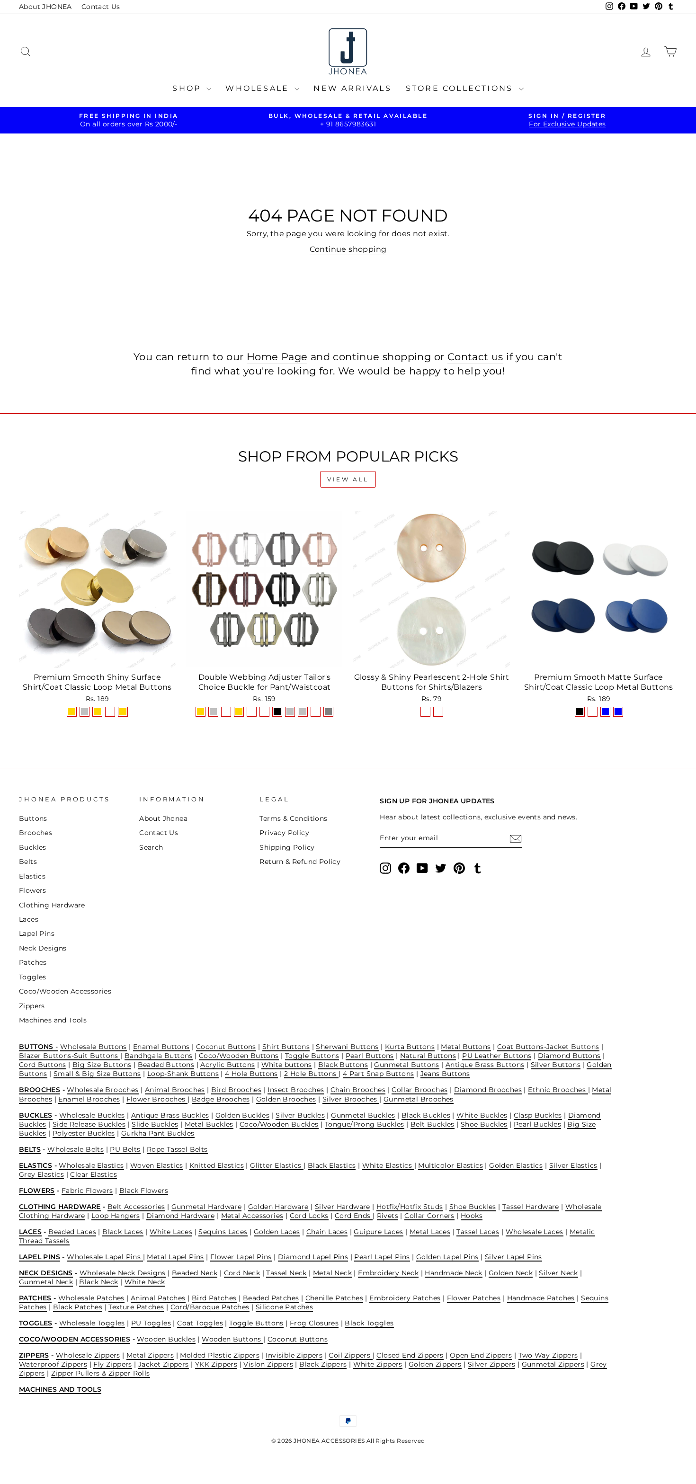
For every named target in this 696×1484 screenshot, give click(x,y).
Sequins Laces (222, 1231)
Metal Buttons (466, 1046)
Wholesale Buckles (92, 1115)
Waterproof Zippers (53, 1364)
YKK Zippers (216, 1364)
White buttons (286, 1064)
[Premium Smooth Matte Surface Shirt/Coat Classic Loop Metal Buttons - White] (592, 711)
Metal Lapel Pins (175, 1257)
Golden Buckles (242, 1115)
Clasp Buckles (538, 1115)
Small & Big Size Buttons (97, 1073)
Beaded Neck (194, 1273)
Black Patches (77, 1307)
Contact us (475, 357)
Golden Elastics (516, 1165)
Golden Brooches (286, 1099)
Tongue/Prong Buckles (364, 1124)
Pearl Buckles (537, 1124)
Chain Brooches (358, 1089)
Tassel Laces (477, 1231)
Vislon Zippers (268, 1364)
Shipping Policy (286, 847)
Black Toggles (369, 1323)
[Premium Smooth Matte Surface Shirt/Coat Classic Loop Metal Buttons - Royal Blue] (618, 711)
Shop (188, 88)
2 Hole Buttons (311, 1073)
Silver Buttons (556, 1064)
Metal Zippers (150, 1355)
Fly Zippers (112, 1364)
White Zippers (377, 1364)
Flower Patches (474, 1298)
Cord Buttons (42, 1064)
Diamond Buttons (569, 1055)
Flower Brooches (156, 1099)
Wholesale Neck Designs (123, 1273)
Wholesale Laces (534, 1231)
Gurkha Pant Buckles (158, 1133)
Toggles (32, 977)
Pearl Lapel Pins (382, 1257)
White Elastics (388, 1165)
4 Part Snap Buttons (378, 1073)
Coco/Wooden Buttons (239, 1055)
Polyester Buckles (84, 1133)
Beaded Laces (72, 1231)
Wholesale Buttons (93, 1046)
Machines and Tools (53, 1020)
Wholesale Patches (91, 1298)
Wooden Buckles (166, 1339)
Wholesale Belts (75, 1149)
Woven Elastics (156, 1165)
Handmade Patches (541, 1298)
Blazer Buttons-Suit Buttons (69, 1055)
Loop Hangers (115, 1215)
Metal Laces (430, 1231)
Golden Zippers (435, 1364)
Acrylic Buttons (227, 1064)
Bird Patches (214, 1298)
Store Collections (461, 88)
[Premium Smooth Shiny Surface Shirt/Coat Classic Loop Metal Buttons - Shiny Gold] (71, 711)
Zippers (32, 1006)
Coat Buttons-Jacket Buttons (548, 1046)
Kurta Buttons (410, 1046)
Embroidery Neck (388, 1273)
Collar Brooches (419, 1089)
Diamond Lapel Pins (313, 1257)
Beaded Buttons (166, 1064)
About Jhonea (163, 818)
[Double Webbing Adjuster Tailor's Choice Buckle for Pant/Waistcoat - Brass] (315, 711)
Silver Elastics (573, 1165)
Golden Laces (277, 1231)
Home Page (277, 357)
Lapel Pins (36, 933)
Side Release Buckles (89, 1124)
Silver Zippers (492, 1364)
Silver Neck (558, 1273)
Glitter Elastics (276, 1165)
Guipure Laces (378, 1231)
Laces (28, 919)
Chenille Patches (334, 1298)
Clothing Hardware (52, 905)
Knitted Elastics (216, 1165)
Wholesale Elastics (91, 1165)
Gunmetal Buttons (406, 1064)
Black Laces (122, 1231)
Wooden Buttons (232, 1339)
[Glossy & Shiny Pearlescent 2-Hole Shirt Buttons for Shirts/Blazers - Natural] (425, 711)
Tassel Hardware (530, 1206)
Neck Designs (43, 948)
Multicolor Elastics (450, 1165)
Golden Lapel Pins (447, 1257)
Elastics (32, 876)
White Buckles (481, 1115)
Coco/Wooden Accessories (65, 991)
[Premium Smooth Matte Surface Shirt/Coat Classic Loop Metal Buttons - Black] (579, 711)
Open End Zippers (481, 1355)
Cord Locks (309, 1215)
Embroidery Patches (404, 1298)
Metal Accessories (252, 1215)
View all (348, 479)
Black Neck (98, 1282)
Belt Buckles (432, 1124)
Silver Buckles (300, 1115)
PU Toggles (151, 1323)
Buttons (33, 818)
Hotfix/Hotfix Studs (409, 1206)
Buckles (32, 847)
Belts (28, 861)
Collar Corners (429, 1215)
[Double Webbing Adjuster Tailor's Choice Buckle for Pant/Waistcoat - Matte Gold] (238, 711)
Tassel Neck (286, 1273)
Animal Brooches (175, 1089)
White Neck (145, 1282)
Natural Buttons (428, 1055)
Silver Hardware (342, 1206)
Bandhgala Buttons (159, 1055)
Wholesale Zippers (88, 1355)
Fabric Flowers (87, 1190)
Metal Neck (332, 1273)
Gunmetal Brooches (419, 1099)
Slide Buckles (155, 1124)
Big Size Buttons (101, 1064)
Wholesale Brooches (102, 1089)
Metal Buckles (209, 1124)
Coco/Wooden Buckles (279, 1124)
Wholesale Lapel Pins (105, 1257)
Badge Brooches (221, 1099)
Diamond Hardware (180, 1215)
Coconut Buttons (226, 1046)
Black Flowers (143, 1190)
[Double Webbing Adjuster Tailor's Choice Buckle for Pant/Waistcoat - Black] (277, 711)
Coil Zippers (350, 1355)
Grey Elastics (41, 1174)
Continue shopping (348, 249)
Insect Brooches (296, 1089)
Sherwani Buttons (347, 1046)
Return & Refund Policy (299, 861)
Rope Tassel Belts (177, 1149)
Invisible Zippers (294, 1355)
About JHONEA (45, 6)
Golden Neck (511, 1273)
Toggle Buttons (312, 1055)
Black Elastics (332, 1165)
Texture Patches (136, 1307)
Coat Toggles (200, 1323)
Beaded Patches (271, 1298)
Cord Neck (242, 1273)
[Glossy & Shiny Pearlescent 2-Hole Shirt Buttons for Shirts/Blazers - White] (438, 711)
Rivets (387, 1215)
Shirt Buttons (286, 1046)
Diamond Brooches (488, 1089)
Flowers (32, 890)
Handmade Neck (453, 1273)
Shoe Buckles (484, 1124)
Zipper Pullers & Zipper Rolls (100, 1373)
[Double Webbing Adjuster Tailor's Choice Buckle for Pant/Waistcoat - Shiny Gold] (200, 711)
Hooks (471, 1215)
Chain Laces (327, 1231)
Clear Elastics (93, 1174)
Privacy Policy (284, 832)
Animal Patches (158, 1298)
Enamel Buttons (161, 1046)
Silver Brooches (350, 1099)
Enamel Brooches (89, 1099)
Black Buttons (343, 1064)
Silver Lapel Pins (513, 1257)
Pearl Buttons (370, 1055)
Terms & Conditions (293, 818)
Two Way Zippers (548, 1355)
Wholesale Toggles (92, 1323)
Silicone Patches (284, 1307)
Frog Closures (314, 1323)
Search (151, 847)
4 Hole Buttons (251, 1073)
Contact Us (100, 6)
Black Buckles (426, 1115)
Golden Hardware (278, 1206)
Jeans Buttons (445, 1073)
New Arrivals (352, 88)
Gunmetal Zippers (553, 1364)
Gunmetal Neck (46, 1282)
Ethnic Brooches (558, 1089)
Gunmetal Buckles (363, 1115)
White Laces (171, 1231)
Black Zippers (323, 1364)
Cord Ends (354, 1215)
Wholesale (258, 88)
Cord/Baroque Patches (210, 1307)
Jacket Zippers (163, 1364)
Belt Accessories (136, 1206)
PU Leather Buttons (496, 1055)
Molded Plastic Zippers (219, 1355)
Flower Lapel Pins (241, 1257)
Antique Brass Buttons (485, 1064)
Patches (33, 962)
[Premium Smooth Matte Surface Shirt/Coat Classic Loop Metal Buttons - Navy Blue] (605, 711)
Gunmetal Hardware (206, 1206)
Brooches (35, 832)
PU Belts (125, 1149)
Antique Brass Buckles (170, 1115)
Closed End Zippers (409, 1355)
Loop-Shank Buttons (183, 1073)
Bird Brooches (236, 1089)
